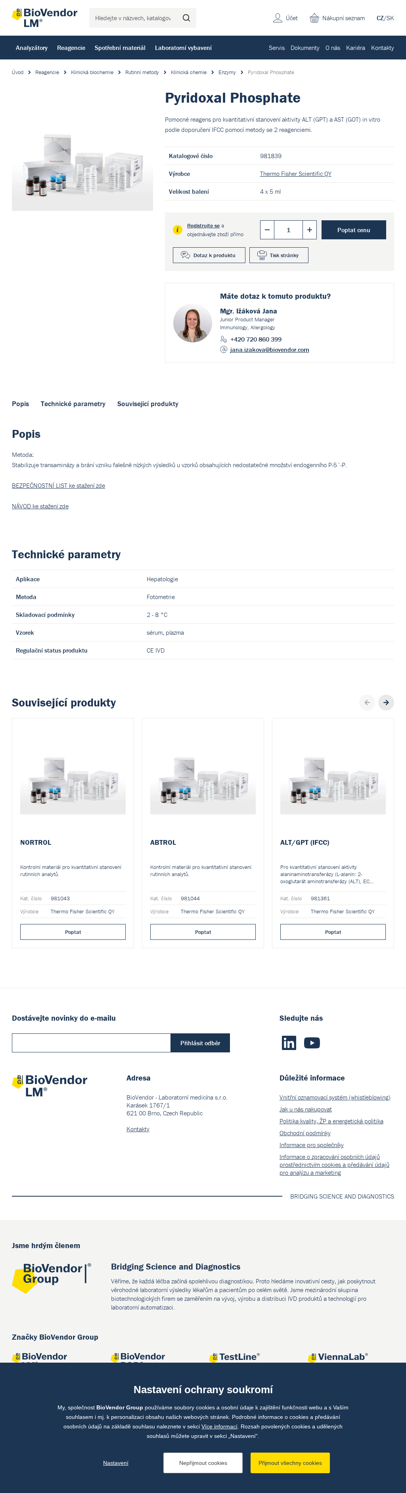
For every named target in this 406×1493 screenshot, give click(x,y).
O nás (333, 47)
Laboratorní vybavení (183, 48)
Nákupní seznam (343, 18)
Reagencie (71, 48)
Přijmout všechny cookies (290, 1463)
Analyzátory (32, 48)
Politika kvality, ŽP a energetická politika (331, 1121)
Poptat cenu (353, 230)
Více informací (219, 1426)
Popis (20, 403)
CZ (380, 18)
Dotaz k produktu (214, 255)
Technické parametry (73, 403)
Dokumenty (305, 47)
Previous (367, 702)
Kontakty (382, 47)
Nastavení (115, 1463)
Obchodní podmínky (305, 1133)
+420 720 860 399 (256, 339)
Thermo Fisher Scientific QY (295, 174)
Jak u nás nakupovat (306, 1109)
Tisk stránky (284, 255)
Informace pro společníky (312, 1145)
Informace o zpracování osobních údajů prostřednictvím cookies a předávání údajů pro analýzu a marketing (334, 1164)
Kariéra (355, 47)
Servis (277, 47)
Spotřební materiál (120, 48)
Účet (292, 18)
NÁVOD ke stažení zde (40, 506)
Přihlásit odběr (200, 1043)
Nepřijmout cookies (203, 1463)
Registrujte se (203, 225)
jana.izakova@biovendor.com (269, 349)
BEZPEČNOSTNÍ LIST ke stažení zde (58, 485)
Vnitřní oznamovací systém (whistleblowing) (335, 1097)
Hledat (186, 18)
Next (386, 702)
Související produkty (147, 403)
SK (390, 18)
